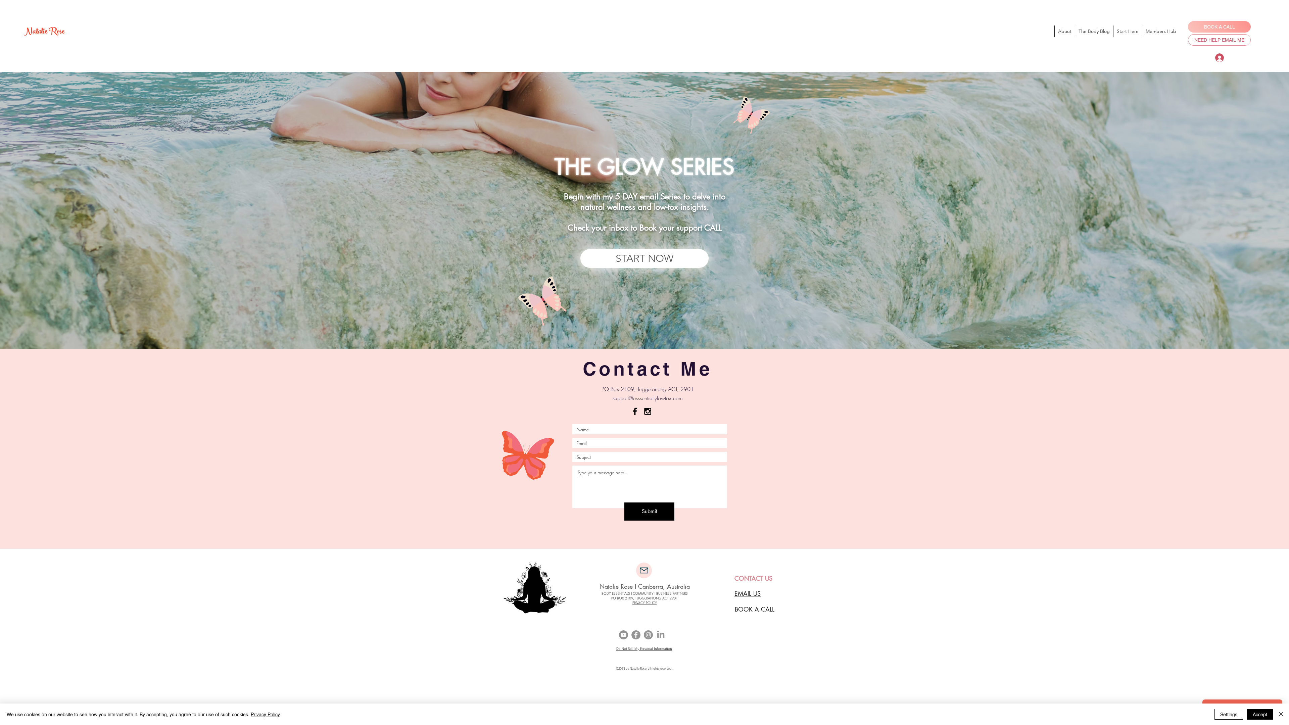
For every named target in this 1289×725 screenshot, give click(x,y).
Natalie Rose (44, 32)
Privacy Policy (265, 714)
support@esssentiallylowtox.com (648, 398)
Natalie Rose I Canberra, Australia (645, 586)
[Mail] (644, 570)
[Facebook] (635, 634)
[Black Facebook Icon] (635, 411)
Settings (1228, 714)
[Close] (1281, 714)
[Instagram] (648, 634)
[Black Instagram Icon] (648, 411)
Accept (1260, 714)
